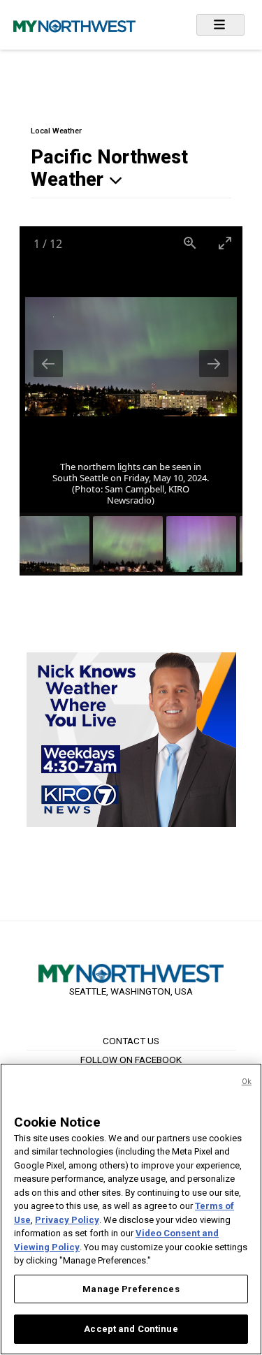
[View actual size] (190, 242)
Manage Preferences (130, 1289)
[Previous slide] (48, 363)
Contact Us (131, 1040)
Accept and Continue (130, 1329)
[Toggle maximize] (225, 242)
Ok (247, 1081)
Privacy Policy (67, 1220)
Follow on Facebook (131, 1059)
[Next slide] (213, 363)
